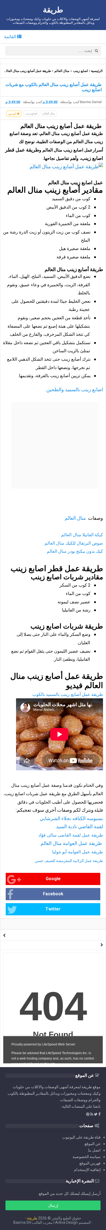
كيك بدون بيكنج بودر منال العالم (75, 551)
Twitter (53, 909)
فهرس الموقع (90, 1163)
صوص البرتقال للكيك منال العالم (74, 543)
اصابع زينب (80, 71)
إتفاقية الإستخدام (87, 1169)
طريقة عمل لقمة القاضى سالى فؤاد (70, 835)
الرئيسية (96, 71)
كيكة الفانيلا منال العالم (82, 534)
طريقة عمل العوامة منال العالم (71, 843)
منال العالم (61, 71)
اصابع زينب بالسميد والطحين (74, 389)
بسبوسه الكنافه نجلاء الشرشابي (71, 818)
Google (53, 878)
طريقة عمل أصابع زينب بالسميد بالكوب (67, 694)
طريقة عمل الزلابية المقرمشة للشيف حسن (69, 861)
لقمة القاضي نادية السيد (79, 826)
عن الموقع (93, 1144)
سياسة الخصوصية (87, 1157)
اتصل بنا (94, 1150)
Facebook (53, 893)
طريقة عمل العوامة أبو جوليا (77, 851)
